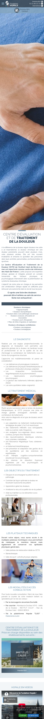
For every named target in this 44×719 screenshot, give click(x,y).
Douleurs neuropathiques (22, 312)
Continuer (23, 715)
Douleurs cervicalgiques (22, 327)
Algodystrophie (22, 310)
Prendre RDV (36, 1)
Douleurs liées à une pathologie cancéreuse (22, 314)
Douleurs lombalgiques (23, 329)
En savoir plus (33, 715)
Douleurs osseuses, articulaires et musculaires (23, 317)
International (37, 5)
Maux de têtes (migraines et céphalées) (23, 322)
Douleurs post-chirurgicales (22, 320)
